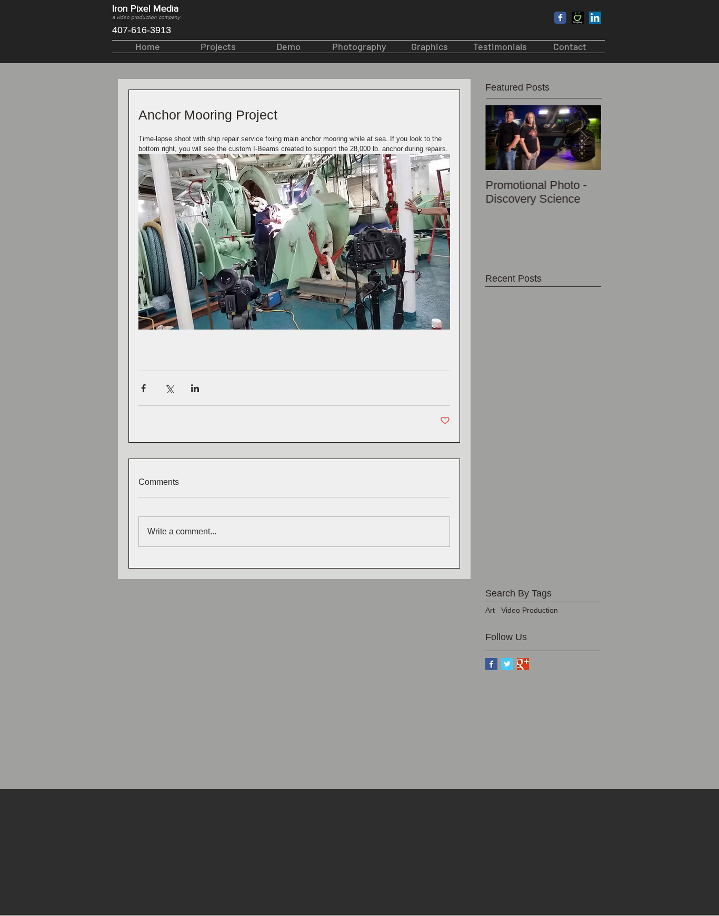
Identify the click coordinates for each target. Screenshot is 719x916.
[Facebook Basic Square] (491, 664)
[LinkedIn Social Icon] (595, 18)
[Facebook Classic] (560, 18)
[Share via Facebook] (143, 388)
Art (490, 610)
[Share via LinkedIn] (195, 388)
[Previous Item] (502, 138)
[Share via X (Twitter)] (169, 388)
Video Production (529, 610)
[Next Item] (584, 138)
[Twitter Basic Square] (507, 664)
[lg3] (578, 18)
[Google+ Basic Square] (523, 664)
